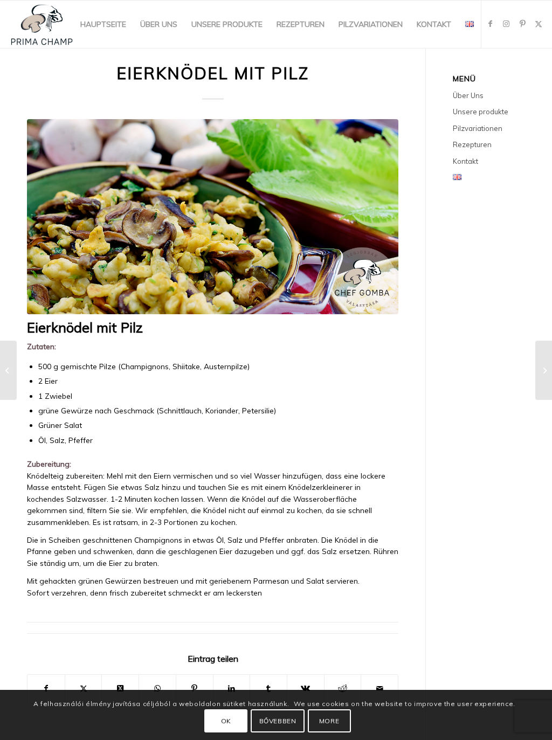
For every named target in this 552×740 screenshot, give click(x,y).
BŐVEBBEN (277, 721)
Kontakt (465, 161)
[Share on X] (120, 688)
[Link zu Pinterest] (522, 24)
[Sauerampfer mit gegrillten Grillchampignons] (543, 370)
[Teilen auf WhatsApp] (157, 688)
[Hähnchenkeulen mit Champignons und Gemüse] (8, 370)
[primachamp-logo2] (41, 24)
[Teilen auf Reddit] (343, 688)
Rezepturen (472, 144)
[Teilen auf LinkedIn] (231, 688)
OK (226, 721)
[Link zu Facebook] (490, 24)
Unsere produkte (480, 111)
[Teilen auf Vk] (305, 688)
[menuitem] (103, 24)
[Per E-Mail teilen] (379, 688)
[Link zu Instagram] (506, 24)
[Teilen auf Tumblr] (268, 688)
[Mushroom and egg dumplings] (212, 216)
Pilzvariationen (477, 128)
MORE (329, 721)
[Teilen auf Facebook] (46, 688)
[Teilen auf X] (83, 688)
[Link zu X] (538, 24)
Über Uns (468, 95)
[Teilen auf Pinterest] (194, 688)
